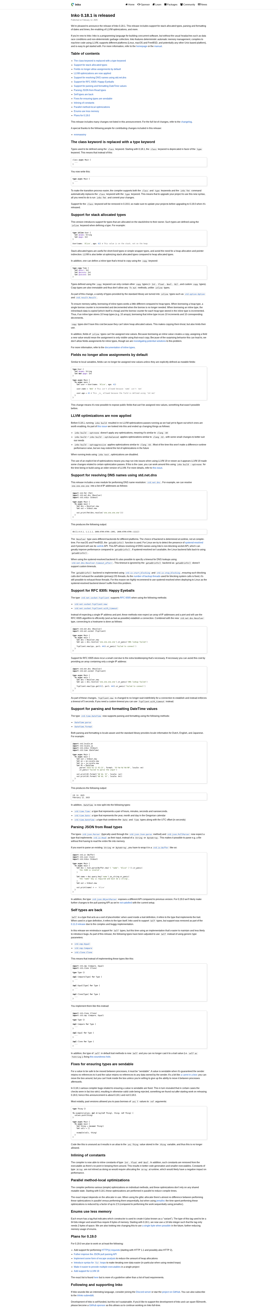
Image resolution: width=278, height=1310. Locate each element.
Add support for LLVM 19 (86, 1271)
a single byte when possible (156, 1225)
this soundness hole (100, 1057)
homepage (141, 46)
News (204, 4)
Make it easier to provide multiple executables (97, 1267)
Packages (172, 4)
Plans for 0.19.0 (82, 115)
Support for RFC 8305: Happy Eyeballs (94, 82)
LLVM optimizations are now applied (92, 73)
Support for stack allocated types (90, 65)
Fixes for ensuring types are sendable (93, 98)
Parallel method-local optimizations (92, 107)
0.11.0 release (78, 924)
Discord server (143, 1292)
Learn (158, 4)
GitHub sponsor (97, 1305)
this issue (102, 426)
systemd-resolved (194, 542)
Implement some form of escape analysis (95, 1258)
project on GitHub (171, 1292)
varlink (100, 546)
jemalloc (160, 1200)
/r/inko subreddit (85, 1295)
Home (131, 4)
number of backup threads (147, 576)
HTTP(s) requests (111, 1250)
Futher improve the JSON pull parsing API (95, 1254)
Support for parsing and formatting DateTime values (100, 86)
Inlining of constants (84, 103)
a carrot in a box (189, 1075)
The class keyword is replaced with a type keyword (100, 60)
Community (189, 4)
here (96, 1277)
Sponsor (145, 4)
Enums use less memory (86, 111)
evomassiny (80, 134)
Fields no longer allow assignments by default (97, 69)
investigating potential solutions (149, 341)
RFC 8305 (125, 597)
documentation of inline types (120, 347)
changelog (186, 122)
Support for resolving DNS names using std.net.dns (100, 77)
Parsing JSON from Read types (90, 90)
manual (158, 46)
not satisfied (126, 902)
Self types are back (83, 94)
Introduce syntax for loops (90, 1262)
